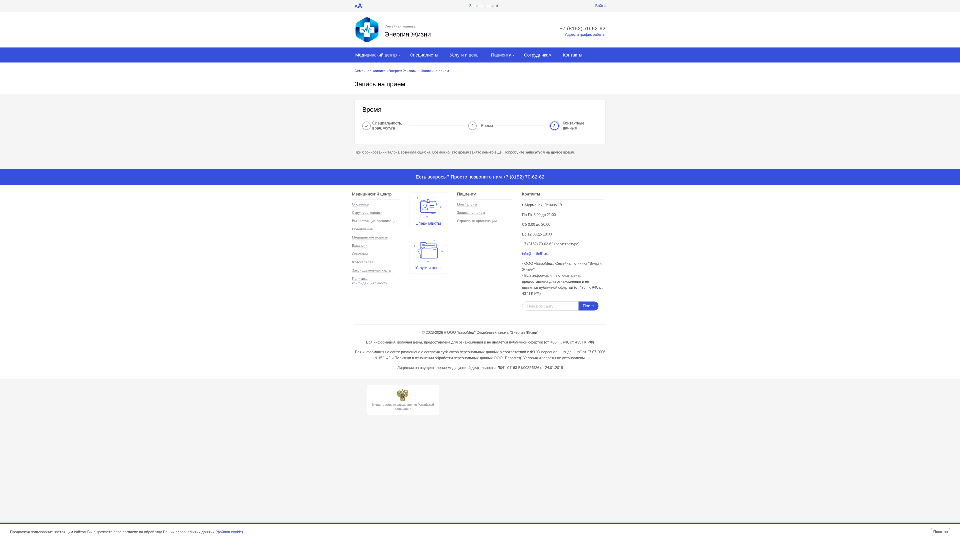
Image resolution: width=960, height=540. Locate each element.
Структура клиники (367, 212)
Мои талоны (467, 204)
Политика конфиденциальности (370, 280)
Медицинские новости (370, 237)
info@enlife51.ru (535, 254)
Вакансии (360, 246)
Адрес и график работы (585, 34)
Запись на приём (483, 6)
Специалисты (424, 55)
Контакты (572, 55)
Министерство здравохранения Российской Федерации (403, 406)
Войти (600, 6)
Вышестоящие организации (375, 221)
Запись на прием (435, 71)
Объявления (362, 229)
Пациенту (501, 55)
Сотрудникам (538, 55)
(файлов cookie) (229, 532)
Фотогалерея (363, 262)
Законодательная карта (371, 270)
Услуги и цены (465, 55)
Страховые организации (477, 221)
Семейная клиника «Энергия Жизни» (385, 71)
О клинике (360, 204)
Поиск (588, 306)
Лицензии (360, 254)
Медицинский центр (376, 55)
